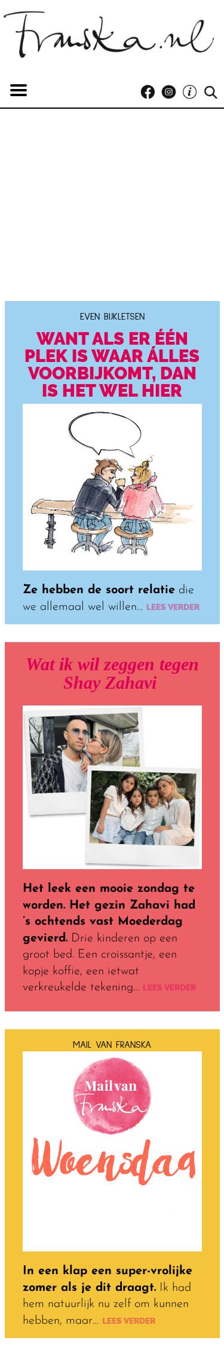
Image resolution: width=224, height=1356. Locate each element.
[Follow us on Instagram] (171, 92)
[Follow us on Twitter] (192, 92)
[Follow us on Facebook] (150, 92)
